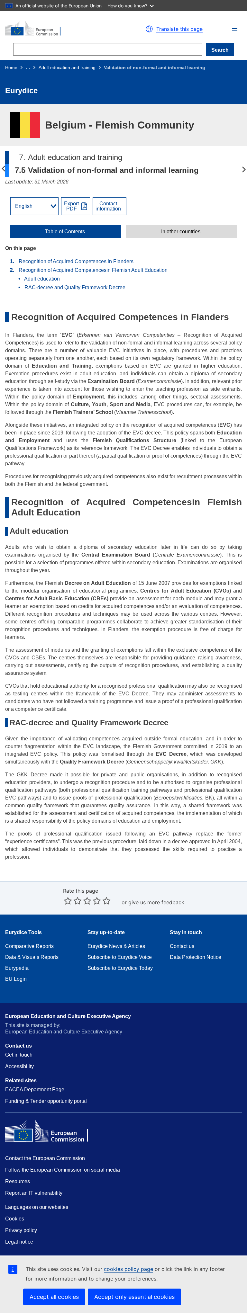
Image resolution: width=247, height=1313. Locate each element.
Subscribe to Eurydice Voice (119, 957)
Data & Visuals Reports (32, 957)
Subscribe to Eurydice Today (120, 968)
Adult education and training (67, 67)
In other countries (180, 231)
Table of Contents (65, 231)
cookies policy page (128, 1269)
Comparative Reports (29, 946)
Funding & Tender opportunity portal (46, 1101)
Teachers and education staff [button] (244, 169)
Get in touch (18, 1055)
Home (11, 67)
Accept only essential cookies (134, 1296)
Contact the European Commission (45, 1158)
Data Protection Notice (195, 957)
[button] (234, 28)
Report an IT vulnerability (33, 1193)
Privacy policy (21, 1230)
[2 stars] (72, 901)
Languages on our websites (36, 1207)
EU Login (16, 979)
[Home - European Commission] (61, 29)
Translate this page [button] (179, 28)
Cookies (14, 1218)
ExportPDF (71, 206)
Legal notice (19, 1242)
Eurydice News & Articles (116, 946)
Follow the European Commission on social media (62, 1170)
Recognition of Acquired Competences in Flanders (77, 261)
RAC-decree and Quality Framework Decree (74, 287)
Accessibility (19, 1066)
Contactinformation (108, 206)
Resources (17, 1181)
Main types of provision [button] (3, 169)
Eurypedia (17, 968)
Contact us (182, 946)
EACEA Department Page (34, 1089)
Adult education (42, 278)
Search (220, 50)
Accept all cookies (54, 1296)
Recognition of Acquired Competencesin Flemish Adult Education (94, 270)
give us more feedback (156, 902)
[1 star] (68, 901)
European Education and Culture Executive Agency (68, 1016)
